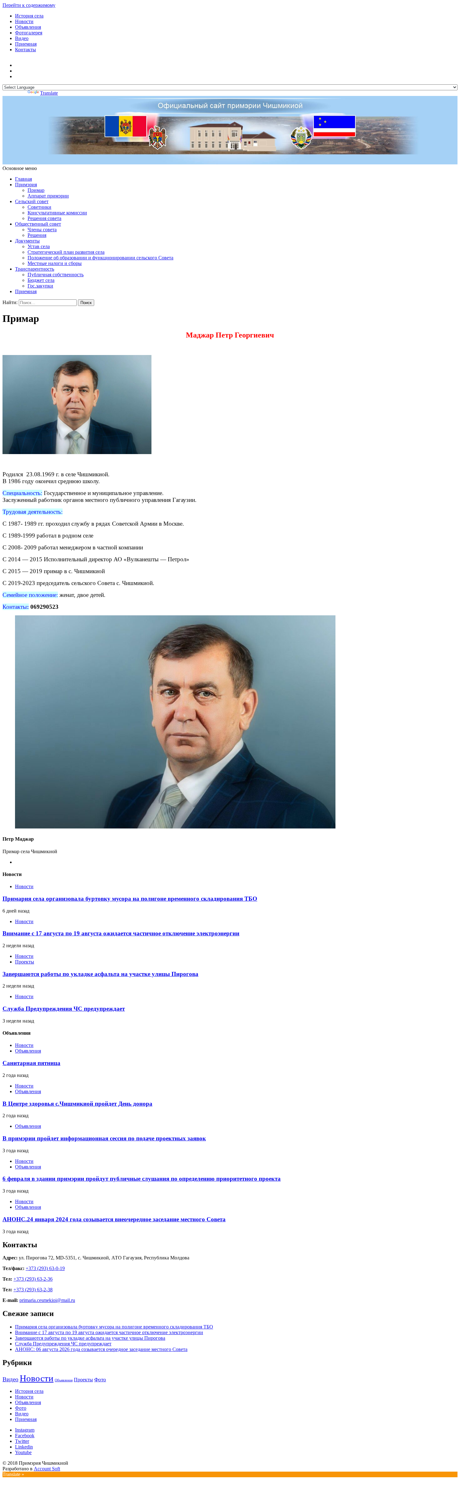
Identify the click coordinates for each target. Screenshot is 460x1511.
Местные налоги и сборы (55, 263)
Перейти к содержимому (29, 5)
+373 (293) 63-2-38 (33, 1289)
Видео (21, 38)
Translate (49, 93)
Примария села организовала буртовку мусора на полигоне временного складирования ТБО (130, 898)
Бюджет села (41, 280)
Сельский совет (32, 201)
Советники (39, 207)
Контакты (25, 49)
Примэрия (26, 184)
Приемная (26, 44)
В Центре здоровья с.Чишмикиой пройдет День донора (77, 1103)
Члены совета (42, 229)
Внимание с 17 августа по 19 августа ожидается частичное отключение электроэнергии (121, 933)
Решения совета (44, 218)
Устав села (39, 246)
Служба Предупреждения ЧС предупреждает (64, 1008)
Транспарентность (34, 269)
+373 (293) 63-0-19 (45, 1268)
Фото (100, 1380)
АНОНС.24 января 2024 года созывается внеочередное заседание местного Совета (114, 1219)
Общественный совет (38, 224)
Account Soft (47, 1468)
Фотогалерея (28, 32)
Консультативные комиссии (57, 212)
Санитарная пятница (31, 1063)
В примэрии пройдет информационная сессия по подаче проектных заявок (104, 1138)
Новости (24, 21)
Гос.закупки (40, 285)
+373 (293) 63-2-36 (33, 1279)
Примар (36, 190)
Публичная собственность (56, 274)
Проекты (24, 961)
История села (29, 15)
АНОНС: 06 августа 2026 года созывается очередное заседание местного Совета (101, 1349)
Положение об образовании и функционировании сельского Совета (100, 257)
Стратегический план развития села (66, 252)
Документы (27, 240)
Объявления (28, 27)
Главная (23, 179)
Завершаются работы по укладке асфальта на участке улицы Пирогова (100, 974)
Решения (37, 235)
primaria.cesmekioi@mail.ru (47, 1300)
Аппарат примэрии (48, 195)
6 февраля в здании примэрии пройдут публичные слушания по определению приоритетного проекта (142, 1178)
